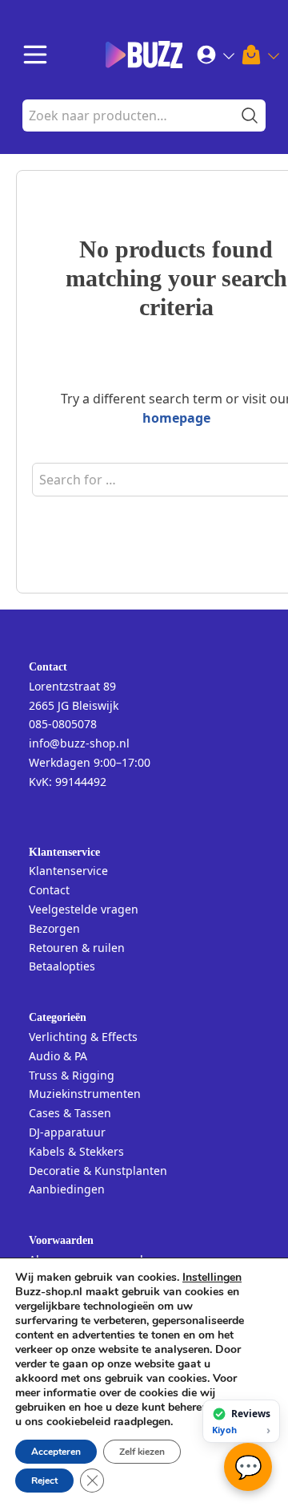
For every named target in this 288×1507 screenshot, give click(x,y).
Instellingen (212, 1277)
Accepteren (56, 1451)
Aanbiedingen (67, 1189)
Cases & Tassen (70, 1112)
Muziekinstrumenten (85, 1093)
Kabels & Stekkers (76, 1151)
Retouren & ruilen (77, 947)
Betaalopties (62, 966)
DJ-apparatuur (67, 1132)
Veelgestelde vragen (83, 909)
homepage (176, 418)
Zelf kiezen (142, 1451)
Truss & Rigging (71, 1075)
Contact (49, 889)
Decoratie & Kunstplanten (98, 1170)
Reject (44, 1480)
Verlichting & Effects (83, 1036)
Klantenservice (68, 870)
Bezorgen (54, 928)
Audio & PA (58, 1055)
